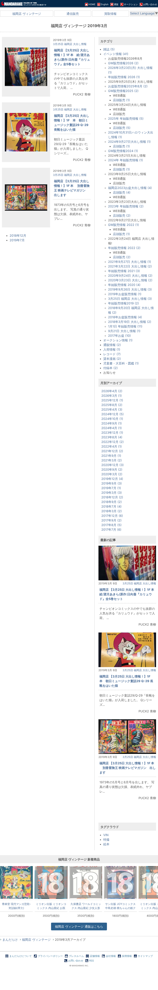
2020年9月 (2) (111, 469)
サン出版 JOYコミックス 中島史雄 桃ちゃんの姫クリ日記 (120, 906)
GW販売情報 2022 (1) (123, 225)
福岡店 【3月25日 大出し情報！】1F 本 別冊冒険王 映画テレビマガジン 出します (127, 767)
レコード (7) (112, 354)
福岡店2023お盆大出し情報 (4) (130, 188)
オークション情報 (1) (118, 340)
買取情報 (110, 14)
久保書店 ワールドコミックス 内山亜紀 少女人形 (86, 906)
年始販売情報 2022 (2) (124, 248)
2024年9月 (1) (111, 423)
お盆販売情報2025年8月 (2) (128, 86)
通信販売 (72, 14)
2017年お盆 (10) (119, 336)
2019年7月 (17, 240)
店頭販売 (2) (121, 215)
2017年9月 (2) (111, 520)
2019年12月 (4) (112, 479)
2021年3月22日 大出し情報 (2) (130, 266)
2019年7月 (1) (111, 488)
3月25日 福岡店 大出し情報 (70, 44)
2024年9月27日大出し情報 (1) (129, 142)
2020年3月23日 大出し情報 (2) (130, 280)
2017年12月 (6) (112, 516)
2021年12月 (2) (112, 451)
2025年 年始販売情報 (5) (126, 118)
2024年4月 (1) (111, 428)
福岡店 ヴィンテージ (26, 14)
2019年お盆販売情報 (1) (124, 294)
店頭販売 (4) (121, 192)
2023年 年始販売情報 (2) (126, 206)
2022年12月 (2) (112, 442)
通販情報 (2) (112, 345)
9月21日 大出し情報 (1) (124, 331)
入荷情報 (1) (111, 349)
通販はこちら (79, 926)
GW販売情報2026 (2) (123, 63)
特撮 (106, 839)
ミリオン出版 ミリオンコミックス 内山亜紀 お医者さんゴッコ (51, 906)
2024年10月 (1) (112, 419)
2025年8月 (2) (111, 405)
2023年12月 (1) (112, 432)
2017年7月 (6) (111, 529)
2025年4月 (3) (111, 409)
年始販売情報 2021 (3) (124, 271)
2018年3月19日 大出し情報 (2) (129, 322)
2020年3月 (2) (111, 474)
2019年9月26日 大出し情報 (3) (130, 289)
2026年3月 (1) (111, 396)
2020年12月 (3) (112, 465)
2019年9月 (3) (111, 483)
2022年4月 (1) (111, 446)
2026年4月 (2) (111, 391)
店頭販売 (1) (121, 100)
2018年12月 (18, 235)
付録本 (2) (110, 368)
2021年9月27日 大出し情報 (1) (129, 262)
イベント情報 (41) (115, 54)
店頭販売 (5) (121, 128)
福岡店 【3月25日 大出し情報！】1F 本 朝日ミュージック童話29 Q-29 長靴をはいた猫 (126, 681)
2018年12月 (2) (112, 497)
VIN (105, 835)
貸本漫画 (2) (112, 359)
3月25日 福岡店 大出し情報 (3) (130, 299)
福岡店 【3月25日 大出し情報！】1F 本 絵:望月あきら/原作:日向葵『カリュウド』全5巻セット (128, 594)
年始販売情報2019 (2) (123, 303)
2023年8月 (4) (111, 437)
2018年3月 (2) (111, 511)
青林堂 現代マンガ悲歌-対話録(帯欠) (16, 906)
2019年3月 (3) (111, 493)
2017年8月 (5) (111, 525)
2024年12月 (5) (112, 414)
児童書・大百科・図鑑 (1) (121, 363)
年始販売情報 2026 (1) (124, 77)
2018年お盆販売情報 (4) (125, 317)
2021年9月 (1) (111, 456)
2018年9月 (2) (111, 502)
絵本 (106, 844)
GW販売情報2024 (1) (123, 151)
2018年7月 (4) (111, 506)
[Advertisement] (127, 815)
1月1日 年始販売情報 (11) (125, 326)
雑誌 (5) (109, 49)
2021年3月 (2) (111, 460)
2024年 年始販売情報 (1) (125, 160)
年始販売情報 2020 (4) (124, 285)
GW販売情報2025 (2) (123, 91)
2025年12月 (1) (112, 400)
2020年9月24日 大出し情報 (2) (130, 275)
